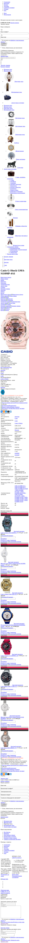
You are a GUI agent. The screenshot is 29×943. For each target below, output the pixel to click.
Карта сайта (15, 874)
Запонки (15, 217)
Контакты (6, 3)
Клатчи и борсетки (15, 187)
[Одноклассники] (4, 412)
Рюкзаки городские (15, 184)
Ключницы (13, 188)
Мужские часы (8, 69)
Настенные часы (20, 118)
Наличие (3, 307)
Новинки (6, 833)
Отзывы (6, 9)
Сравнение (13, 540)
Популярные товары (9, 835)
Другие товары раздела (21, 402)
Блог (5, 10)
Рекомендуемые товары (10, 838)
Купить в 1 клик (5, 540)
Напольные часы (20, 134)
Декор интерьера (20, 159)
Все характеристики (6, 367)
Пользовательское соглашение (17, 876)
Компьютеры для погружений (18, 249)
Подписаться (12, 405)
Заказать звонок (14, 22)
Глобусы (16, 142)
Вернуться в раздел (6, 294)
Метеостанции (20, 151)
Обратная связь (5, 890)
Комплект (3, 298)
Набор (2, 297)
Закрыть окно (4, 56)
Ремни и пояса (14, 190)
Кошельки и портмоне (16, 191)
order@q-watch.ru (16, 857)
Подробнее (4, 538)
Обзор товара (4, 296)
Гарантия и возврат (9, 7)
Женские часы (8, 71)
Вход (5, 13)
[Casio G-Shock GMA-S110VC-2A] (3, 394)
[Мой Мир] (6, 412)
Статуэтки (20, 167)
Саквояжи (13, 183)
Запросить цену (15, 940)
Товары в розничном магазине (12, 839)
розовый (17, 453)
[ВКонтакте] (2, 412)
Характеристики (5, 301)
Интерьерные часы (16, 92)
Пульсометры (14, 251)
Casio (2, 373)
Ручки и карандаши (20, 201)
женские (3, 370)
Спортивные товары (12, 246)
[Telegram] (11, 412)
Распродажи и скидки (10, 836)
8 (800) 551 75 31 (5, 891)
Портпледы (13, 186)
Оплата (6, 4)
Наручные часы (19, 81)
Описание (3, 300)
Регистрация (7, 14)
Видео (2, 310)
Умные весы (13, 252)
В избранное (4, 541)
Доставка (6, 6)
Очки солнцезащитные (21, 209)
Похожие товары (5, 306)
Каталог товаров (5, 65)
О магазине (7, 2)
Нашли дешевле (15, 407)
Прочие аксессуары (12, 254)
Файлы (3, 308)
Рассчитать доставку (18, 408)
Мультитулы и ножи (18, 245)
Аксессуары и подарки (17, 102)
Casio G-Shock (4, 379)
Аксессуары (4, 303)
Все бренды (7, 832)
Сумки (12, 180)
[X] (8, 412)
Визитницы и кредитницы (17, 193)
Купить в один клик (18, 922)
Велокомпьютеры (15, 248)
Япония (3, 387)
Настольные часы (20, 126)
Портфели (13, 181)
